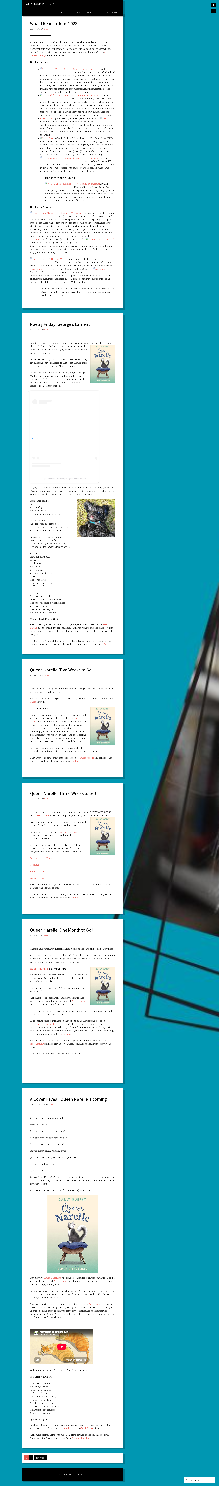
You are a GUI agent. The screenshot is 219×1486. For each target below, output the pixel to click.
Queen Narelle (87, 757)
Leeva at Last (46, 118)
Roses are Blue (37, 871)
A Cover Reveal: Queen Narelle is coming (68, 1099)
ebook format (87, 1428)
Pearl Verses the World (41, 858)
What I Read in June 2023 (53, 23)
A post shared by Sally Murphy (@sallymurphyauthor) (64, 479)
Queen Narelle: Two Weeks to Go (61, 670)
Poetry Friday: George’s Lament (60, 324)
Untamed (36, 239)
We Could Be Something (88, 183)
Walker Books (78, 1001)
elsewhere (77, 831)
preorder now (37, 1043)
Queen (33, 701)
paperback (68, 1428)
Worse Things (37, 878)
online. (75, 761)
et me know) (66, 1034)
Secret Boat (48, 138)
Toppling (34, 864)
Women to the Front (42, 269)
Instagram (62, 831)
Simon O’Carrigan (52, 1277)
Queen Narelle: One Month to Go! (61, 930)
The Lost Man (58, 259)
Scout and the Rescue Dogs (85, 95)
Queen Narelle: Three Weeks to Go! (63, 793)
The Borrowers (92, 158)
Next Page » (40, 1458)
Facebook (49, 1024)
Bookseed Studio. (80, 1438)
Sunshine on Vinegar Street (86, 69)
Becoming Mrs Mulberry (72, 213)
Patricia (108, 644)
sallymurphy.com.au (40, 4)
